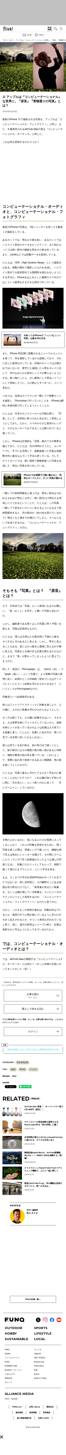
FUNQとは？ (17, 1407)
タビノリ (8, 1382)
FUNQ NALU (39, 1366)
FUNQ (7, 1350)
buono (36, 1374)
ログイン (33, 1031)
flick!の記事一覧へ (33, 1299)
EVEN (7, 1362)
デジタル (33, 1069)
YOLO (7, 1399)
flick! (11, 40)
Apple (13, 1069)
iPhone (22, 1069)
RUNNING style (11, 1366)
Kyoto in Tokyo (40, 1378)
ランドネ (37, 1350)
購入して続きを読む (33, 1008)
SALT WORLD (39, 1358)
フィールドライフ (12, 1358)
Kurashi (14, 1399)
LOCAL (39, 1339)
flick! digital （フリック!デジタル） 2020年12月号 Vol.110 (33, 1049)
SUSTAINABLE (16, 1339)
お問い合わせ (34, 1407)
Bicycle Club (39, 1362)
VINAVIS (37, 1354)
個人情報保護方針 (24, 1418)
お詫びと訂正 (43, 1418)
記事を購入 (33, 996)
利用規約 (46, 1412)
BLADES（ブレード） (14, 1370)
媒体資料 (19, 1412)
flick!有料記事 (22, 1062)
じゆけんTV (10, 1374)
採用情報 (33, 1412)
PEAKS (7, 1354)
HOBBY (11, 1333)
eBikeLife (8, 1378)
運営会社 (50, 1407)
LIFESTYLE (43, 1333)
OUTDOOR (13, 1328)
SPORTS (40, 1328)
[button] (1, 1436)
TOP (4, 40)
